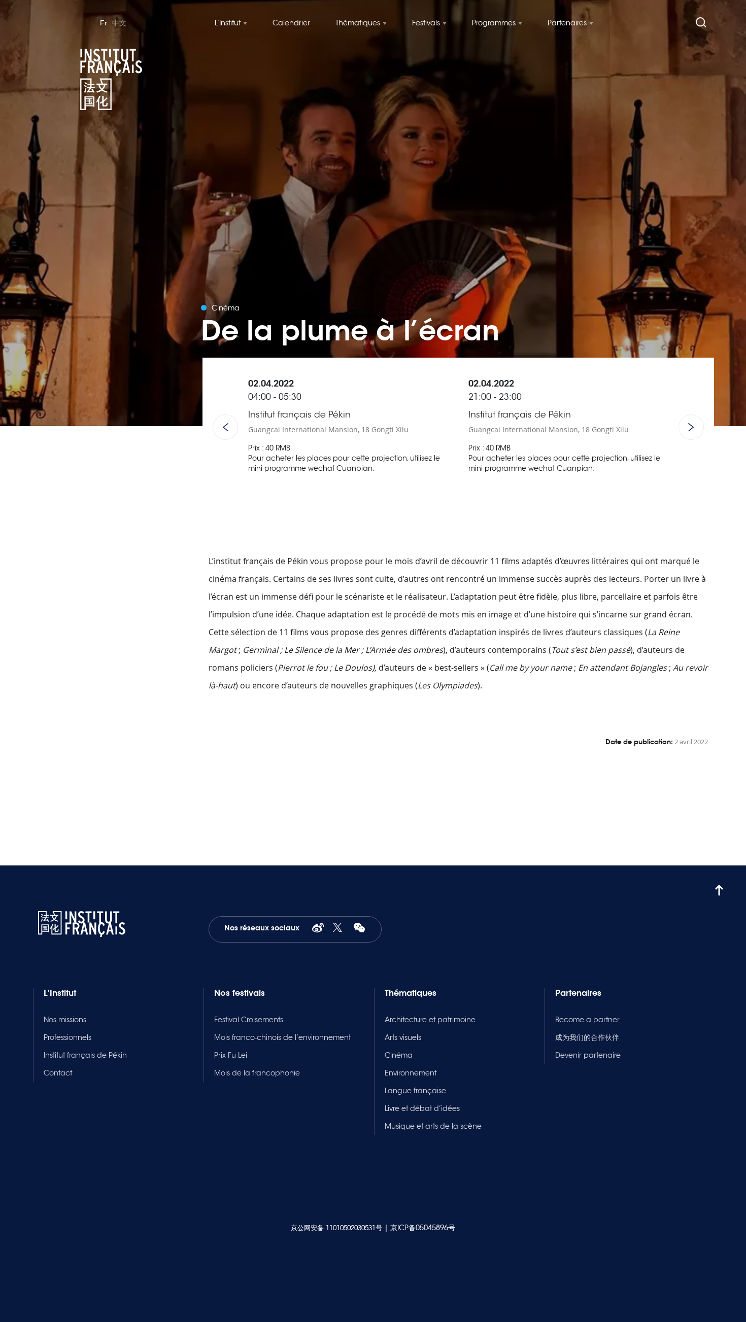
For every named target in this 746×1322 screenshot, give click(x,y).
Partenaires (567, 22)
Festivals (426, 22)
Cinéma (399, 1055)
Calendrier (291, 22)
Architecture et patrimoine (430, 1019)
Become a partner (587, 1019)
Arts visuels (403, 1037)
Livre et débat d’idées (422, 1108)
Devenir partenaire (588, 1055)
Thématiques (357, 22)
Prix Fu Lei (230, 1055)
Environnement (410, 1072)
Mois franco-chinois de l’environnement (282, 1037)
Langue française (415, 1090)
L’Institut (228, 22)
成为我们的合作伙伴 (587, 1037)
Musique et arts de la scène (433, 1126)
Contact (58, 1072)
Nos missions (65, 1019)
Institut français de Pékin (85, 1055)
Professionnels (67, 1037)
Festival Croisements (248, 1019)
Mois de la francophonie (257, 1072)
